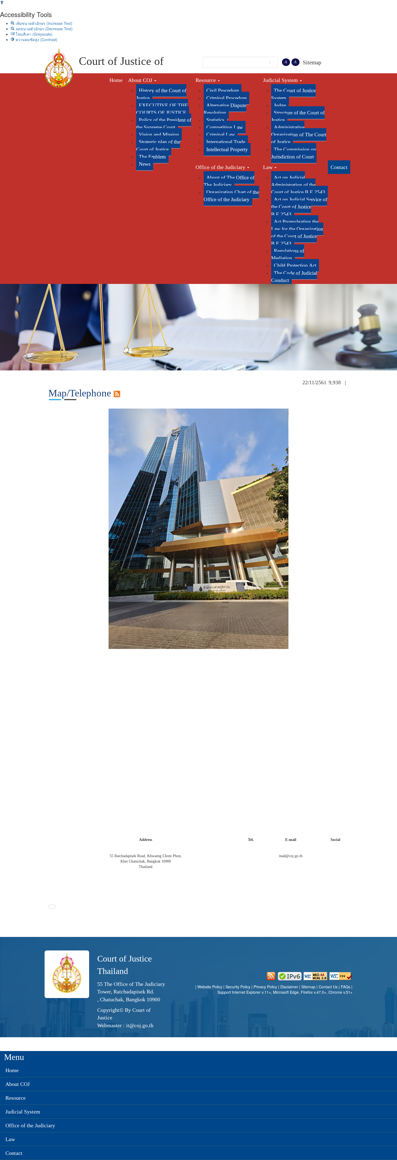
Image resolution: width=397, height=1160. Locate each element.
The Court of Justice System (293, 94)
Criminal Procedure (226, 98)
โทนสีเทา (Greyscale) (33, 34)
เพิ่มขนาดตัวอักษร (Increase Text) (43, 23)
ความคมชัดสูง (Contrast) (36, 39)
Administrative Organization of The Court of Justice (298, 134)
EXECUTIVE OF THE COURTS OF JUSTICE (162, 108)
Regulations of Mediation (287, 254)
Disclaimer (289, 986)
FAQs (346, 986)
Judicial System (281, 80)
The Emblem (152, 157)
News (144, 164)
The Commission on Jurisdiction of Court (293, 153)
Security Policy (238, 986)
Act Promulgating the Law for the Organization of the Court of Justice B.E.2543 (297, 232)
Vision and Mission (159, 134)
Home (116, 80)
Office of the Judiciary (221, 167)
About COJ (141, 80)
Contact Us (328, 986)
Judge (280, 105)
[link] (2, 2)
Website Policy (209, 986)
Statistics (215, 120)
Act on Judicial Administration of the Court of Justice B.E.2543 (298, 185)
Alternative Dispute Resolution (225, 108)
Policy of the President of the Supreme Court (163, 123)
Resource (206, 80)
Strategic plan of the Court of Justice (158, 145)
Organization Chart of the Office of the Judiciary (231, 195)
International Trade (225, 142)
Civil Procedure (222, 90)
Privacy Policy (265, 986)
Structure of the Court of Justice (298, 116)
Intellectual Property (227, 149)
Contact (339, 167)
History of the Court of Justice (161, 94)
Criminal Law (220, 134)
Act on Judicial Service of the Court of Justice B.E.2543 (299, 207)
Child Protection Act (295, 265)
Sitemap (312, 62)
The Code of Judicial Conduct (294, 276)
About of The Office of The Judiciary (229, 181)
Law (268, 167)
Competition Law (224, 127)
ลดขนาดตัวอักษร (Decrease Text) (44, 28)
